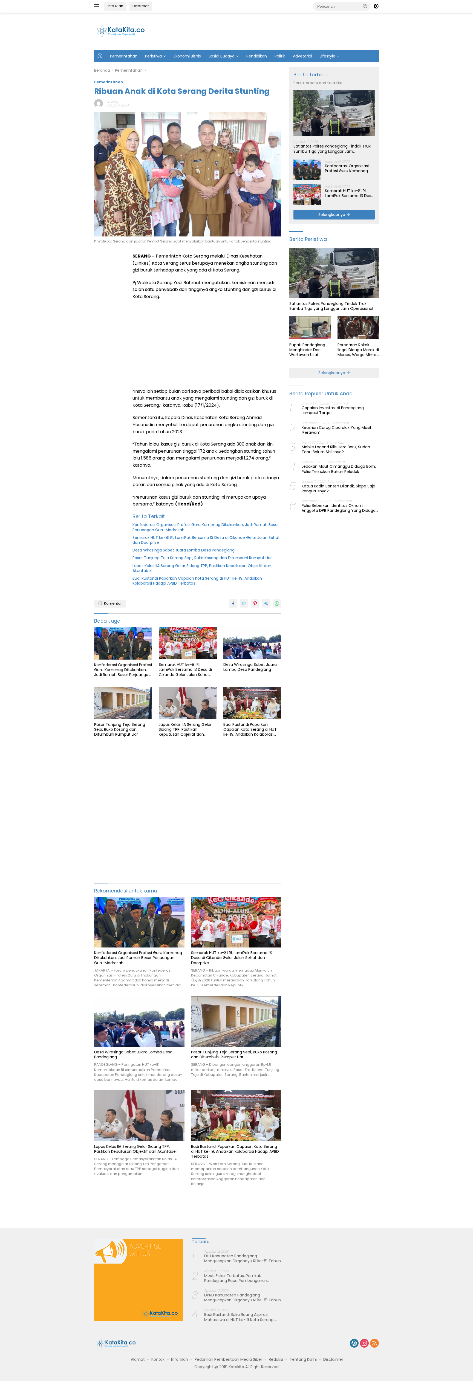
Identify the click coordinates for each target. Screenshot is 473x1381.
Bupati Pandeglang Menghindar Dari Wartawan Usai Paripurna (307, 349)
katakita (112, 101)
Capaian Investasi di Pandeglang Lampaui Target (333, 410)
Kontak (158, 1359)
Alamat (138, 1359)
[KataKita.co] (124, 31)
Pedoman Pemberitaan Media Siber (228, 1359)
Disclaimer (333, 1359)
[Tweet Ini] (244, 603)
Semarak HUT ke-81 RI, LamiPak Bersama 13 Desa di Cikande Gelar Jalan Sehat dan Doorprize (206, 540)
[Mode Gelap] (376, 6)
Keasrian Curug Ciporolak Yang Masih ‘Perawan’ (337, 430)
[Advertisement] (278, 30)
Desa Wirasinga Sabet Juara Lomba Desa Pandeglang (183, 550)
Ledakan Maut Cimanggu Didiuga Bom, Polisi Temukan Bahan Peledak (339, 469)
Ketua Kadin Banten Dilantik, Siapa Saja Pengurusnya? (338, 488)
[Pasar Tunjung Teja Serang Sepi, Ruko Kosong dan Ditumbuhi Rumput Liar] (123, 703)
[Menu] (98, 6)
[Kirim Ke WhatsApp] (277, 603)
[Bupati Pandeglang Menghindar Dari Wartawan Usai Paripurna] (310, 328)
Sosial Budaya (222, 56)
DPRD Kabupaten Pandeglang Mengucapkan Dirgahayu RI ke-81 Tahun (242, 1297)
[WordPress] (354, 1343)
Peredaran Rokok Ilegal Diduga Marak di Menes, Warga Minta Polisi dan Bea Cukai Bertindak (358, 349)
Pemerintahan (123, 56)
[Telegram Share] (266, 603)
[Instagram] (364, 1343)
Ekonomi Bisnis (187, 56)
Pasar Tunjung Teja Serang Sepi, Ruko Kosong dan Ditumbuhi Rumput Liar (202, 557)
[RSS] (374, 1343)
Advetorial (302, 56)
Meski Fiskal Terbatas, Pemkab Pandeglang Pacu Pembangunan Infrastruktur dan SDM (235, 1278)
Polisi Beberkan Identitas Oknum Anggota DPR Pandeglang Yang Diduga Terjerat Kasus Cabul (339, 508)
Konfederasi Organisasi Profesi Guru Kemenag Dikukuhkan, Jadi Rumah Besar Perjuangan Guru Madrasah (205, 527)
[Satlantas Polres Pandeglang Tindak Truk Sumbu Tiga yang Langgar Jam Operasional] (334, 113)
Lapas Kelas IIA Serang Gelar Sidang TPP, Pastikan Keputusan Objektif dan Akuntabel (201, 568)
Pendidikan (256, 56)
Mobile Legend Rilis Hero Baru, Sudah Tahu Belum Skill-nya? (336, 449)
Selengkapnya (332, 214)
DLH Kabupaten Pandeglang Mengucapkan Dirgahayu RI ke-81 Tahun (242, 1258)
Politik (280, 56)
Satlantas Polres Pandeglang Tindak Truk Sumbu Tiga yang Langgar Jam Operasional (332, 149)
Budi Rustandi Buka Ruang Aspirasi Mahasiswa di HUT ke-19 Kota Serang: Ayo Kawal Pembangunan (239, 1317)
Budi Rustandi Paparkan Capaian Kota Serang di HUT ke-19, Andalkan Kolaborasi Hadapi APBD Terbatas (197, 581)
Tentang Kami (303, 1359)
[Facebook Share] (233, 603)
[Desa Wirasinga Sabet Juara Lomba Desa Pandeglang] (252, 643)
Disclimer (140, 5)
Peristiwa (153, 56)
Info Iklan (115, 5)
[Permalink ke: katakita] (98, 103)
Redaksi (276, 1359)
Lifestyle (327, 56)
